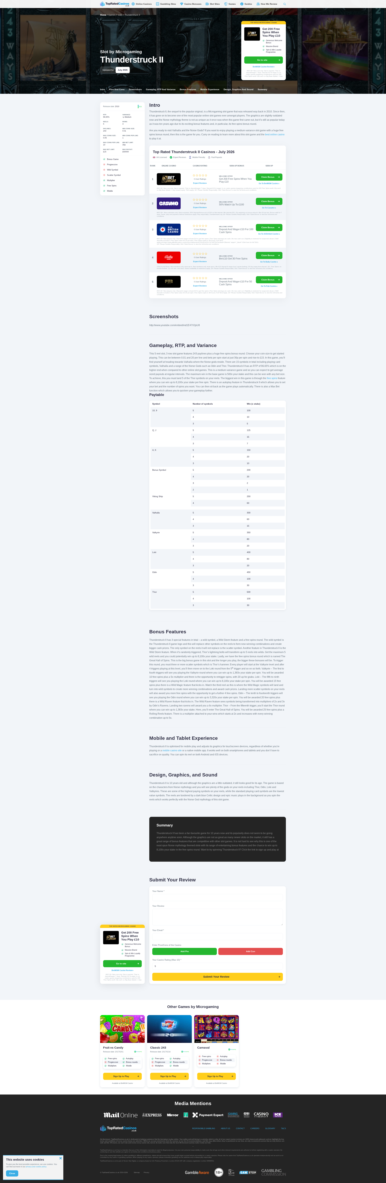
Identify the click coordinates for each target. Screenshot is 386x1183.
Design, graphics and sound (238, 89)
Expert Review (199, 183)
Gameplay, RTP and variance (161, 89)
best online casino (275, 134)
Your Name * (158, 891)
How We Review (268, 4)
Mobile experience (209, 89)
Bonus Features (188, 89)
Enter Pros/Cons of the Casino (166, 945)
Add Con (250, 951)
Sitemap (137, 1172)
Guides (248, 4)
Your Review (158, 906)
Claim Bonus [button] (267, 177)
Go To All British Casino (268, 234)
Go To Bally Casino (268, 262)
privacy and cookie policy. (36, 1167)
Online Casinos (143, 4)
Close (12, 1173)
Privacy (146, 1172)
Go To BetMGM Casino (268, 183)
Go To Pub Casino (268, 286)
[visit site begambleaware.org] (197, 1172)
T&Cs (283, 1128)
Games (231, 4)
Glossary (270, 1128)
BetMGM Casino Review (263, 67)
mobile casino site (172, 750)
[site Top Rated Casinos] (114, 4)
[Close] (60, 1158)
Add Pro (184, 951)
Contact (240, 1128)
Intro (102, 89)
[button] (284, 4)
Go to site (262, 60)
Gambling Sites (167, 4)
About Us (225, 1128)
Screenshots (135, 89)
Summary (262, 89)
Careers (254, 1128)
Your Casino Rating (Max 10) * (166, 960)
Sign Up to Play (121, 1076)
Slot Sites (214, 4)
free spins (272, 378)
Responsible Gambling (203, 1128)
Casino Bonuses (192, 4)
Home (103, 15)
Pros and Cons (117, 89)
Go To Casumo (268, 208)
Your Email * (158, 930)
